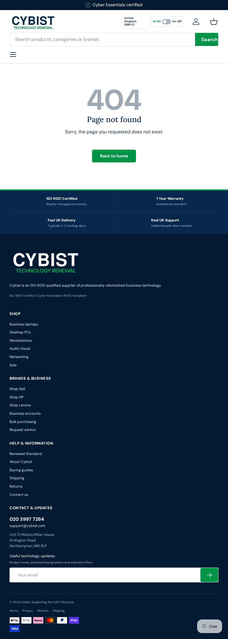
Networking (19, 356)
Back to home (114, 156)
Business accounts (25, 413)
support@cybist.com (27, 525)
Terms (14, 611)
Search (209, 39)
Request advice (23, 429)
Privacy (28, 611)
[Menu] (13, 54)
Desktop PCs (20, 332)
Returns (16, 486)
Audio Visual (20, 348)
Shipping (17, 478)
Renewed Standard (26, 453)
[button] (214, 22)
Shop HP (16, 397)
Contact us (19, 494)
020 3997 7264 (27, 519)
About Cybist (21, 461)
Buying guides (21, 470)
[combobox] (114, 39)
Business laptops (24, 324)
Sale (13, 365)
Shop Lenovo (20, 405)
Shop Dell (17, 388)
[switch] (167, 21)
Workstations (21, 340)
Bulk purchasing (23, 421)
